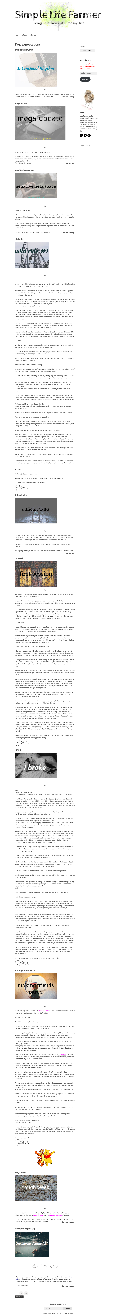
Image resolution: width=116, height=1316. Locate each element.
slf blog (24, 35)
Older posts (19, 1296)
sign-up (33, 35)
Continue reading (68, 97)
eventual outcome (55, 1215)
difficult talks (21, 495)
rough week (20, 1172)
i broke (18, 750)
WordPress (52, 1313)
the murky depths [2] (25, 1228)
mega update (21, 103)
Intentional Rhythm (24, 50)
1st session (20, 558)
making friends (44, 1011)
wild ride (19, 239)
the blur (48, 834)
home (17, 35)
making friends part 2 (25, 970)
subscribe (85, 79)
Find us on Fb (85, 146)
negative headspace (24, 170)
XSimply (65, 1313)
